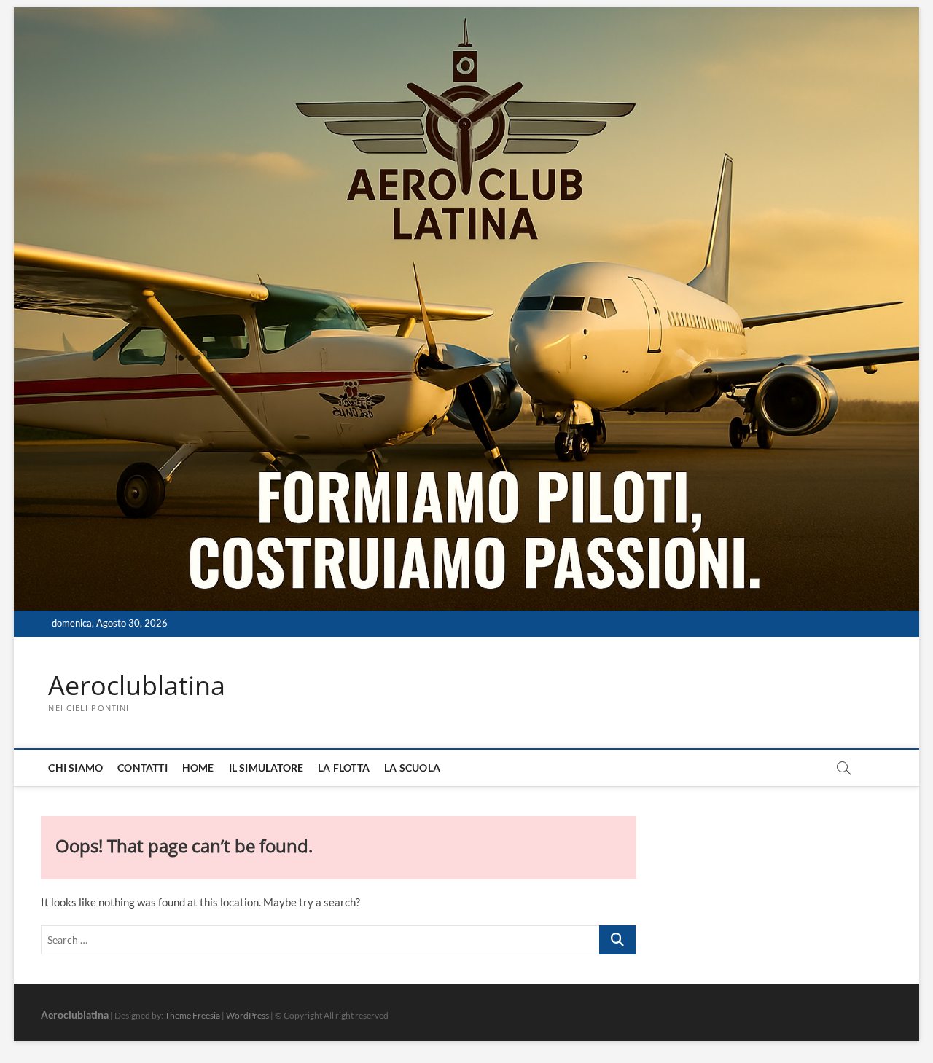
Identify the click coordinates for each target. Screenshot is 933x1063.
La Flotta (344, 767)
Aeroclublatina (136, 686)
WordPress (247, 1015)
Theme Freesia (192, 1015)
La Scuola (412, 767)
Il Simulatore (266, 767)
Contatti (142, 767)
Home (198, 767)
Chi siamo (75, 767)
